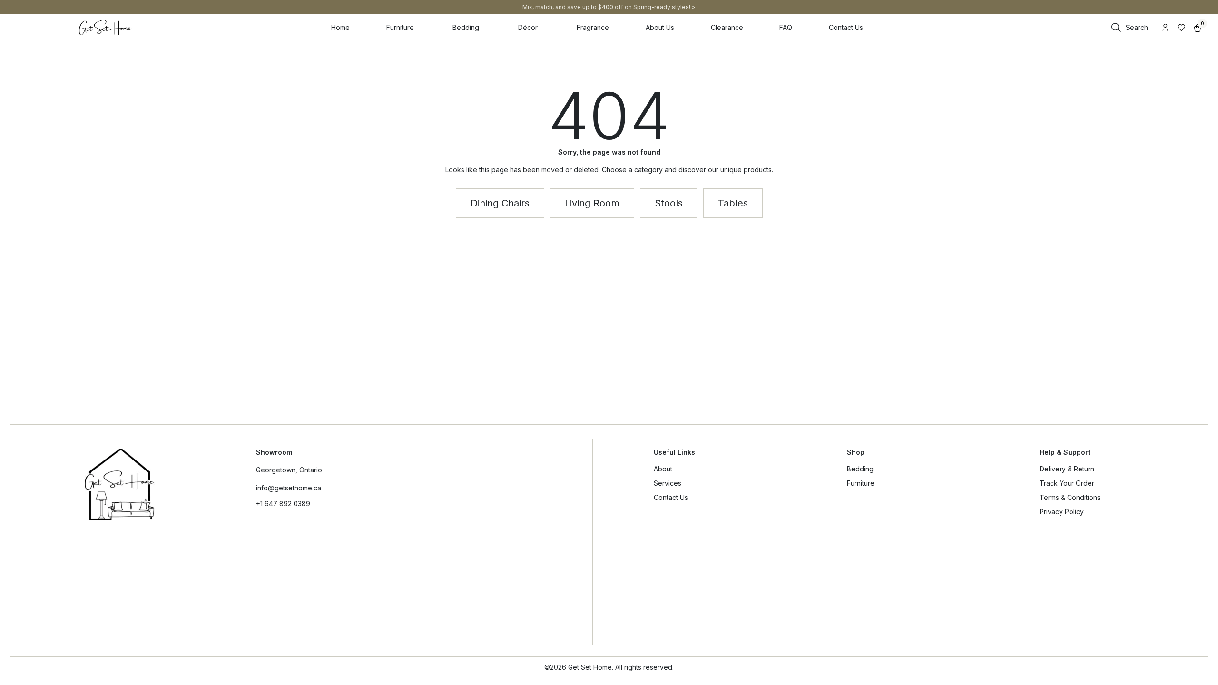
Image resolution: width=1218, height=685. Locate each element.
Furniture (860, 483)
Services (667, 483)
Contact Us (671, 497)
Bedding (860, 469)
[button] (733, 203)
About (663, 469)
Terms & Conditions (1070, 497)
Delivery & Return (1067, 469)
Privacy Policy (1062, 512)
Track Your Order (1067, 483)
